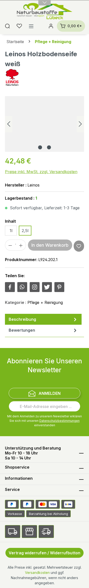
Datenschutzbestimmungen (59, 421)
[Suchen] (7, 26)
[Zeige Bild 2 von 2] (49, 147)
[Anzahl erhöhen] (21, 245)
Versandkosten (37, 572)
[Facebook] (10, 287)
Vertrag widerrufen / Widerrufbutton (44, 552)
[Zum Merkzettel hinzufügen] (78, 246)
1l (11, 230)
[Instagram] (34, 287)
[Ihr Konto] (51, 26)
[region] (44, 124)
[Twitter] (47, 287)
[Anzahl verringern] (10, 245)
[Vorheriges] (8, 124)
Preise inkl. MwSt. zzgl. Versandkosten (41, 171)
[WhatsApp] (22, 287)
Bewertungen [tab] (22, 330)
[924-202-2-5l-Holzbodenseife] (44, 124)
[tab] (43, 319)
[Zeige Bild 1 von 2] (40, 147)
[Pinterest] (59, 287)
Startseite (15, 41)
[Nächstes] (80, 124)
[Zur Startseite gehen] (44, 11)
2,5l (25, 230)
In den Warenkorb (49, 245)
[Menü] (31, 26)
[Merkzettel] (19, 26)
